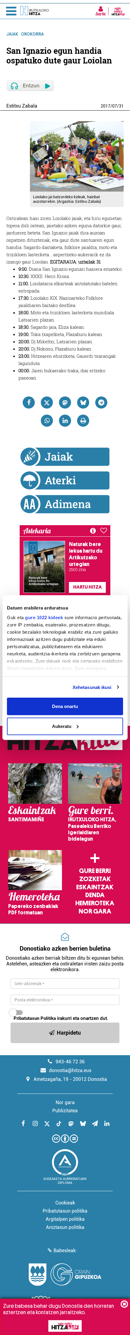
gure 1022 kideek (44, 617)
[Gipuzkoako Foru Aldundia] (65, 1274)
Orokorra (32, 34)
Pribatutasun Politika (35, 1018)
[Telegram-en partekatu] (101, 402)
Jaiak (12, 34)
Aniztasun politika (65, 1227)
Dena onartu (65, 706)
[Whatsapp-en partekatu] (47, 421)
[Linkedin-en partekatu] (65, 421)
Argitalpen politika (65, 1219)
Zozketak (95, 879)
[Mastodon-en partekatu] (65, 402)
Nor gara (95, 911)
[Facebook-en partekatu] (29, 402)
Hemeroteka (94, 903)
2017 (105, 106)
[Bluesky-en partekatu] (83, 402)
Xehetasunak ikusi (92, 687)
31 (121, 106)
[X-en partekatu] (47, 402)
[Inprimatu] (83, 421)
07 (114, 106)
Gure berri (95, 871)
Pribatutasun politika (65, 1211)
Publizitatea (65, 1111)
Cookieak (65, 1203)
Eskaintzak (94, 887)
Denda (95, 895)
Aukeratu (61, 726)
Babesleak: (65, 1250)
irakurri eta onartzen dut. (61, 1018)
